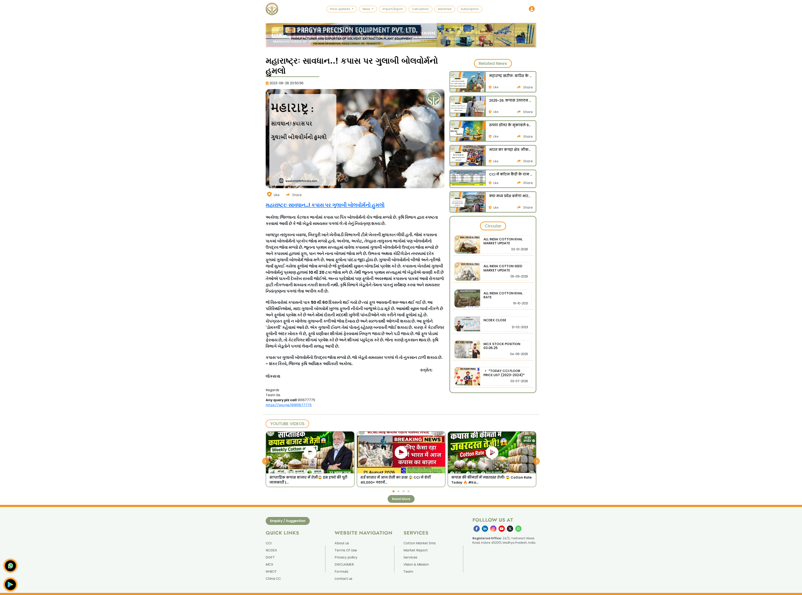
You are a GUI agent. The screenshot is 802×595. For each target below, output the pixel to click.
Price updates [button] (340, 9)
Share (296, 195)
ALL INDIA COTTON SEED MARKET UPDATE (502, 268)
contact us (343, 578)
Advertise (445, 9)
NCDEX (271, 550)
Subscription (470, 9)
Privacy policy (346, 557)
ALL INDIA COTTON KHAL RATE (503, 295)
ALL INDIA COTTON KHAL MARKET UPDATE (503, 241)
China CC (273, 578)
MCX (269, 564)
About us (342, 543)
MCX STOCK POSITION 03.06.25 (501, 346)
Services (410, 557)
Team (408, 571)
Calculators (420, 9)
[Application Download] (10, 584)
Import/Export (393, 9)
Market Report (416, 550)
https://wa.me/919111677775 (289, 405)
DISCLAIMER (344, 564)
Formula (341, 571)
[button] (531, 9)
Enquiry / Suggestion (287, 520)
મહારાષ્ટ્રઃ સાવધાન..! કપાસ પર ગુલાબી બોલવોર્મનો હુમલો (325, 205)
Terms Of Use (346, 550)
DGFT (270, 557)
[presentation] (265, 461)
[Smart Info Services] (272, 9)
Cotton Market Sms (420, 543)
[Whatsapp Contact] (10, 566)
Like (277, 195)
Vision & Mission (416, 564)
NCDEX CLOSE (494, 320)
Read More (401, 499)
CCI (269, 543)
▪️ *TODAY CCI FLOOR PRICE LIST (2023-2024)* (504, 372)
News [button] (367, 9)
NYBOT (271, 571)
